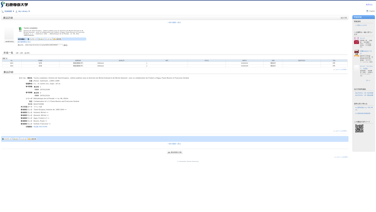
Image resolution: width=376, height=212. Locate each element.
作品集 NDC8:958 (40, 126)
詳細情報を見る (25, 42)
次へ (367, 80)
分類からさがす (362, 25)
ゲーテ (362, 38)
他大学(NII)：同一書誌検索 (364, 95)
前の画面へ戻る (175, 22)
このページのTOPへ (341, 69)
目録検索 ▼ (9, 11)
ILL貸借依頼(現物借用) (363, 113)
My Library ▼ (24, 11)
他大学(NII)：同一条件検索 (364, 93)
